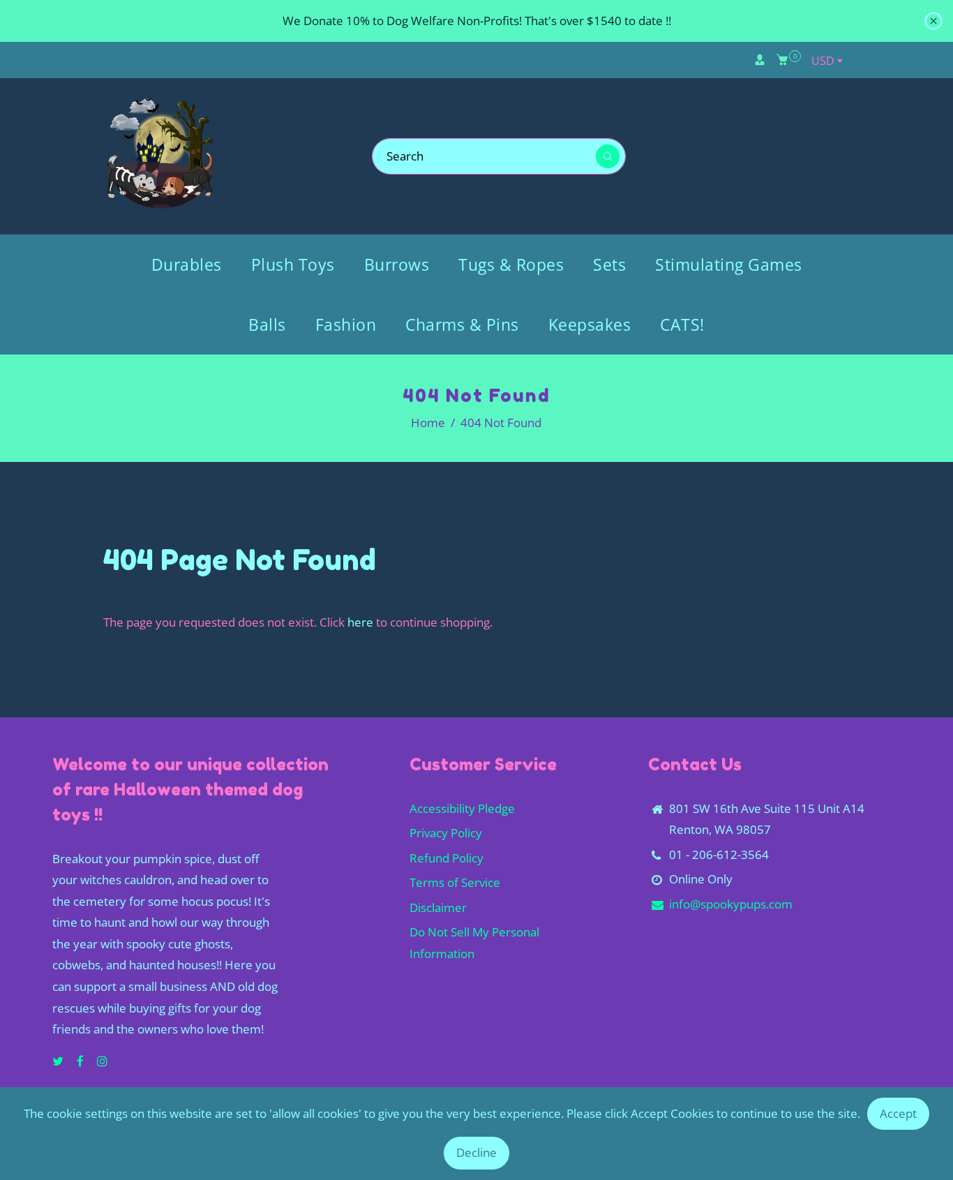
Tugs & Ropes (511, 264)
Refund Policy (446, 858)
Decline (476, 1152)
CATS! (682, 324)
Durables (186, 264)
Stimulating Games (728, 264)
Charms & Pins (462, 324)
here (360, 622)
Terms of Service (455, 882)
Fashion (346, 324)
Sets (609, 264)
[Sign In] (759, 60)
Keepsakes (589, 324)
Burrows (397, 264)
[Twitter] (59, 1061)
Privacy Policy (446, 833)
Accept (898, 1113)
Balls (267, 324)
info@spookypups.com (731, 904)
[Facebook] (82, 1061)
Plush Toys (293, 264)
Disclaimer (438, 907)
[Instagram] (103, 1061)
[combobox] (827, 60)
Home (428, 423)
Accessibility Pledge (462, 808)
